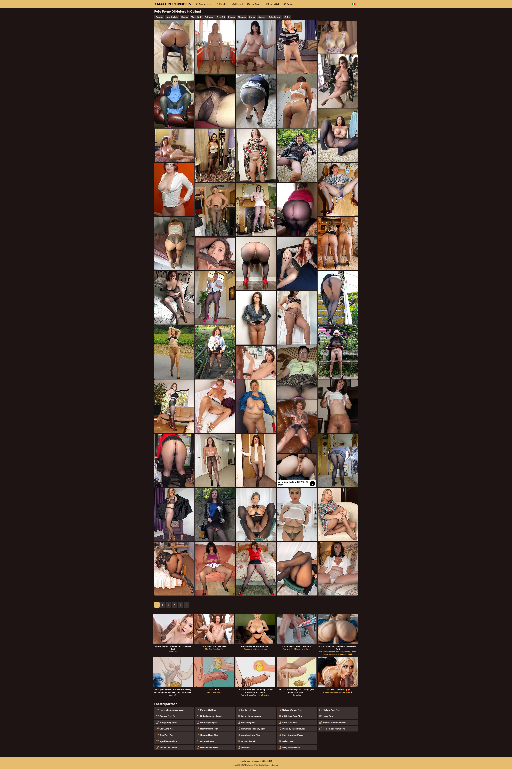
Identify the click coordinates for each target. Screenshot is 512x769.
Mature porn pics (208, 722)
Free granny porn (168, 722)
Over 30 (221, 17)
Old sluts (245, 747)
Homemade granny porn (253, 728)
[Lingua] (355, 4)
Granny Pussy (207, 741)
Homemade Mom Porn (334, 728)
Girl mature (287, 741)
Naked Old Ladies (168, 747)
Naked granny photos (210, 716)
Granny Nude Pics (209, 735)
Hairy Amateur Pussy (292, 735)
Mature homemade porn (171, 710)
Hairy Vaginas (248, 722)
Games (290, 4)
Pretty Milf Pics (248, 710)
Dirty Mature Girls (291, 747)
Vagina (184, 17)
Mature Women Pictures (334, 722)
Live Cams (255, 4)
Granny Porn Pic (249, 741)
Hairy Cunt (328, 716)
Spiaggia (209, 17)
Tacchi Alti (196, 17)
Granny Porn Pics (167, 716)
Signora (242, 17)
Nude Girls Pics (289, 722)
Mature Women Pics (291, 710)
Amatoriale (172, 17)
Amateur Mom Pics (250, 735)
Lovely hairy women (251, 716)
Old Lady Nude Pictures (293, 728)
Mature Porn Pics (331, 710)
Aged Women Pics (168, 741)
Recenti (239, 4)
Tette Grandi (275, 17)
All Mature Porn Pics (292, 716)
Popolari (223, 4)
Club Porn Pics (166, 735)
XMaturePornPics (172, 4)
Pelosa (231, 17)
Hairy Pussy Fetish (209, 728)
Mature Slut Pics (208, 710)
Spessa (261, 17)
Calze (287, 17)
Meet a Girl (273, 4)
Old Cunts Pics (166, 728)
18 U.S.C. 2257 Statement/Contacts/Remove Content (256, 765)
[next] (186, 605)
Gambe (159, 17)
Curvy (252, 17)
